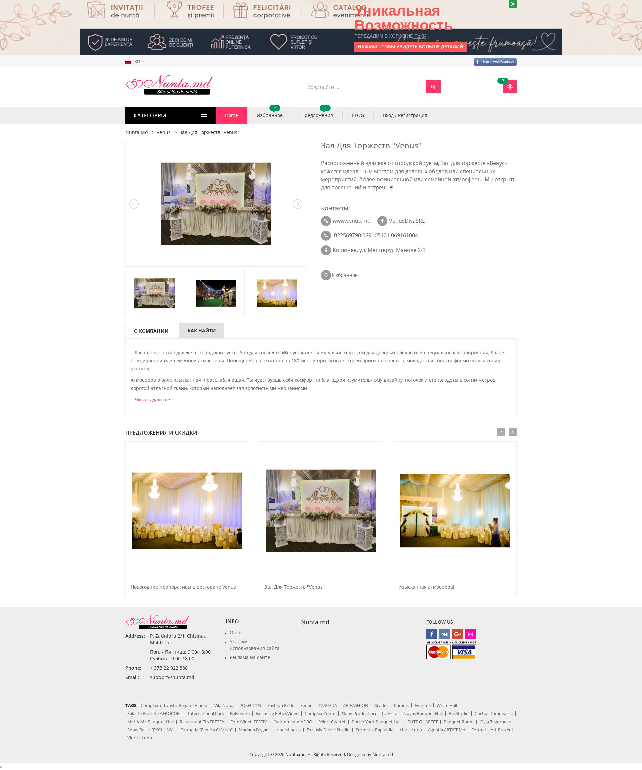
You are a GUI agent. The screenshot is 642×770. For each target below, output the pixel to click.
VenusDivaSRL (407, 220)
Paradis (401, 705)
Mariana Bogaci (254, 730)
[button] (136, 61)
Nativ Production (359, 713)
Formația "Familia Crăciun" (206, 730)
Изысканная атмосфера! (426, 587)
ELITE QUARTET (422, 722)
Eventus (423, 705)
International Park (206, 713)
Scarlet (381, 705)
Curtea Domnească (494, 713)
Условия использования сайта (255, 644)
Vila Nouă (223, 705)
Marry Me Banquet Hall (150, 722)
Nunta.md (315, 622)
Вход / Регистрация (405, 115)
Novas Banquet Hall (423, 713)
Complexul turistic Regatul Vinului (174, 705)
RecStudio (459, 713)
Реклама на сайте (250, 657)
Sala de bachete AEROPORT (154, 713)
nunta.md (136, 132)
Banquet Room (459, 722)
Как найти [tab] (202, 330)
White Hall (447, 705)
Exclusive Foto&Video (277, 713)
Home (231, 115)
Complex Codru (320, 713)
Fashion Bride (280, 705)
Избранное (270, 112)
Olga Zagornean (495, 722)
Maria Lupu (410, 730)
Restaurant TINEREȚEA (202, 722)
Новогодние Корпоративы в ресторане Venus (183, 587)
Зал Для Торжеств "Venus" (294, 587)
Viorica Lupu (139, 738)
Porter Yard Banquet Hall (376, 722)
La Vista (389, 713)
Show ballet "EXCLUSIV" (150, 730)
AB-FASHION (355, 705)
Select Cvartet (332, 722)
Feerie (306, 705)
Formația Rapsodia (374, 730)
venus (164, 132)
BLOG (358, 115)
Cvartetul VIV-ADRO (292, 722)
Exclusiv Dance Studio (328, 730)
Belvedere (240, 713)
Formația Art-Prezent (492, 730)
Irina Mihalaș (288, 730)
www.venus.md (352, 220)
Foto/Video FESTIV (248, 722)
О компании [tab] (151, 331)
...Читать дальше (150, 399)
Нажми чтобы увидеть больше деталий (410, 46)
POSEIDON (250, 705)
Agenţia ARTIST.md (446, 730)
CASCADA (327, 705)
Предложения (317, 112)
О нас (236, 632)
